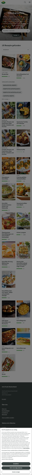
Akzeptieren (16, 463)
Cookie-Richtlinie (26, 448)
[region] (16, 451)
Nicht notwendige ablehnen (16, 468)
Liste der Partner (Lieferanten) (7, 459)
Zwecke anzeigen (16, 472)
